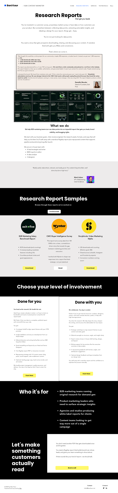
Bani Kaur (12, 5)
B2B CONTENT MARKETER (34, 6)
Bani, (82, 168)
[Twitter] (104, 488)
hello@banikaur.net (89, 488)
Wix (20, 488)
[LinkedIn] (106, 488)
